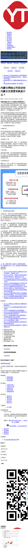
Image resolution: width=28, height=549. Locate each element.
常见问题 (23, 63)
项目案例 (6, 430)
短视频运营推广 (11, 47)
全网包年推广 (10, 385)
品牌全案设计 (10, 391)
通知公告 (17, 71)
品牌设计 (9, 35)
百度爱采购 (10, 45)
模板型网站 (10, 377)
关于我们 (9, 407)
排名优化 (9, 37)
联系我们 (9, 48)
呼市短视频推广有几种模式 (13, 83)
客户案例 (9, 39)
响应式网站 (10, 380)
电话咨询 (6, 433)
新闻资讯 (6, 432)
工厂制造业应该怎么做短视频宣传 (15, 75)
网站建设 (9, 34)
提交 (5, 546)
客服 (17, 439)
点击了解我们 (4, 58)
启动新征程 (7, 355)
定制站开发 (10, 388)
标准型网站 (10, 378)
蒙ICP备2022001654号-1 (15, 420)
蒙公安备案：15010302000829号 (18, 426)
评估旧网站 (7, 349)
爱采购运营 (10, 389)
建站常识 (14, 67)
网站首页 (9, 32)
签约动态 (9, 40)
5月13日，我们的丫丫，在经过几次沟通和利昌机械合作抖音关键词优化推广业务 (15, 280)
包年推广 (9, 44)
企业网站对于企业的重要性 (14, 310)
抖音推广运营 (10, 386)
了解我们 (9, 42)
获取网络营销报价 (6, 363)
